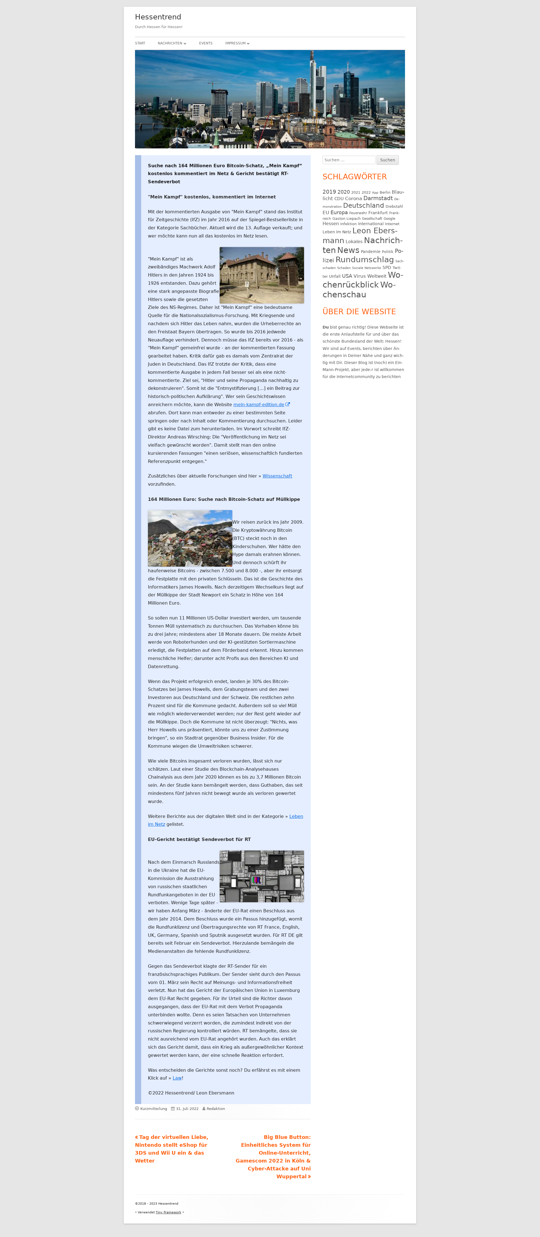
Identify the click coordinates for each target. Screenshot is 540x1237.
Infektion (348, 224)
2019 (329, 192)
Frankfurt (378, 212)
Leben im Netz (337, 232)
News (348, 250)
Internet (392, 224)
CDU (339, 198)
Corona (353, 198)
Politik (387, 252)
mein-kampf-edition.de (262, 404)
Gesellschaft (372, 219)
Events (206, 43)
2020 (344, 192)
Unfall (335, 276)
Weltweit (376, 276)
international (371, 223)
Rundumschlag (365, 259)
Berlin (385, 192)
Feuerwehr (358, 213)
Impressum (235, 43)
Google (389, 219)
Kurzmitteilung (153, 1109)
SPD (386, 267)
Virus (360, 276)
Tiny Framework (168, 1212)
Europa (339, 212)
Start (140, 43)
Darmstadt (378, 198)
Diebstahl (394, 206)
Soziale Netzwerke (366, 268)
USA (347, 276)
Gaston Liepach (346, 218)
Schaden (344, 268)
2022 (366, 192)
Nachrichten (170, 43)
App (375, 193)
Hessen (331, 223)
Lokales (354, 241)
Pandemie (371, 251)
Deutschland (363, 205)
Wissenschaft (277, 476)
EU (326, 212)
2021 (355, 192)
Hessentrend (158, 17)
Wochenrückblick (363, 280)
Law (177, 1078)
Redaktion (216, 1109)
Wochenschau (359, 289)
